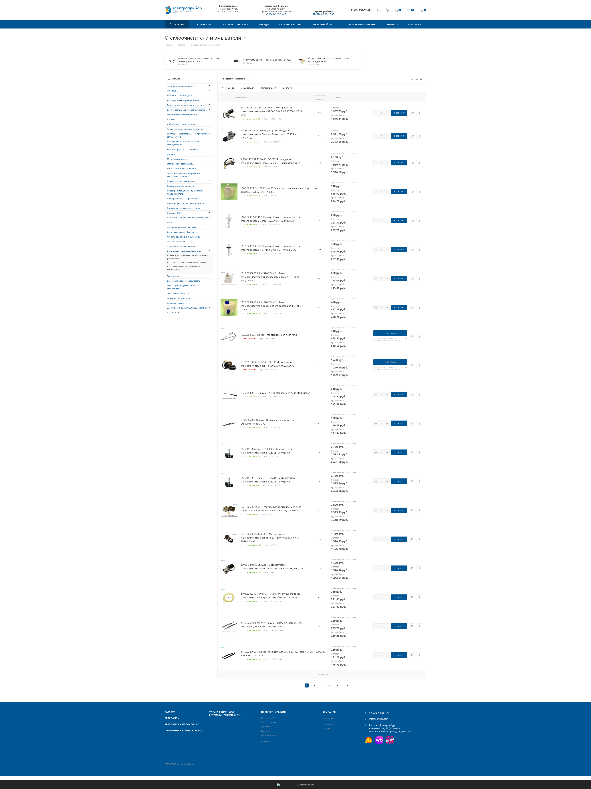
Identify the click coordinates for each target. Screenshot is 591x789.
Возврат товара (268, 735)
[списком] (416, 78)
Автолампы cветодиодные (182, 724)
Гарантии (265, 731)
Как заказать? (267, 718)
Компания (329, 711)
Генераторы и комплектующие (184, 730)
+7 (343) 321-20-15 (276, 14)
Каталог (170, 711)
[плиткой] (412, 78)
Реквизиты (327, 718)
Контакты (327, 724)
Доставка (265, 726)
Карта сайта (266, 741)
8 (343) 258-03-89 (360, 10)
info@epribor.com (378, 718)
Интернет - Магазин (273, 711)
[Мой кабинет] (387, 10)
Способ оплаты (268, 722)
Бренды (326, 728)
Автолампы (172, 718)
